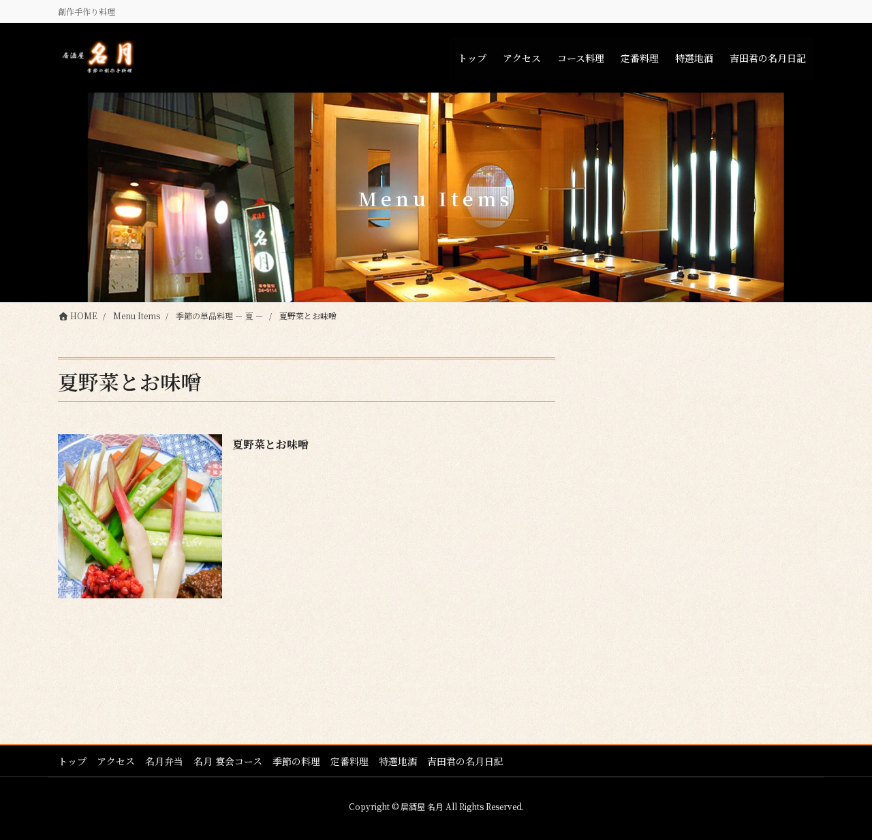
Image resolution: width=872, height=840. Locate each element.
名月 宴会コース (227, 761)
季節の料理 (296, 761)
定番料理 (349, 761)
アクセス (116, 761)
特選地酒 (398, 761)
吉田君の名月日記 (465, 761)
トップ (72, 761)
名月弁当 (164, 761)
